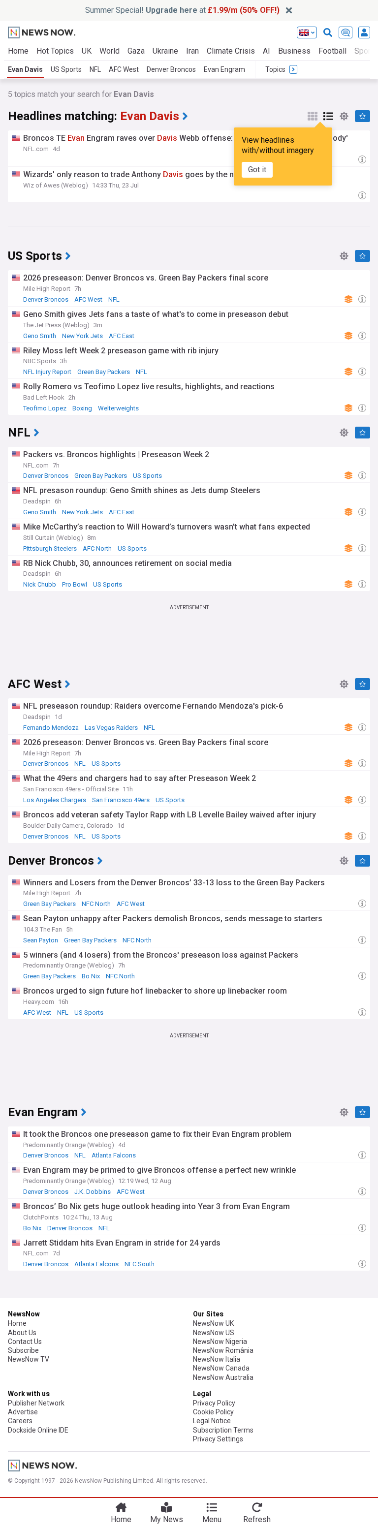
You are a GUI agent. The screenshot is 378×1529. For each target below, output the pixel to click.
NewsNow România (223, 1350)
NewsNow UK (213, 1323)
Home (18, 51)
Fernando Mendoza (51, 727)
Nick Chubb (39, 584)
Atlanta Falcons (114, 1155)
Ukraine (165, 51)
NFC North (96, 903)
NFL (95, 69)
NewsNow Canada (221, 1368)
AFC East (121, 336)
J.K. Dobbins (92, 1191)
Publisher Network (36, 1403)
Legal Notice (212, 1421)
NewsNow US (213, 1333)
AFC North (97, 548)
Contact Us (25, 1341)
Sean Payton (40, 940)
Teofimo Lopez (44, 408)
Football (332, 51)
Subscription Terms (223, 1430)
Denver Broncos (171, 69)
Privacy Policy (214, 1403)
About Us (22, 1333)
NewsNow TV (28, 1359)
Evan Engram (224, 69)
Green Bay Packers (103, 371)
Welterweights (118, 408)
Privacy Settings (218, 1439)
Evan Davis (25, 69)
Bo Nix (91, 976)
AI (266, 51)
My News (166, 1519)
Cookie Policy (213, 1412)
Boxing (82, 408)
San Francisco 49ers (121, 800)
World (109, 51)
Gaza (136, 51)
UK (87, 51)
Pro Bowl (74, 584)
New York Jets (82, 336)
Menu (211, 1519)
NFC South (140, 1264)
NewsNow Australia (223, 1377)
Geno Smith (39, 336)
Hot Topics (55, 51)
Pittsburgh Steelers (50, 548)
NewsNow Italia (216, 1359)
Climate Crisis (231, 51)
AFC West (124, 69)
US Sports (66, 69)
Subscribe (23, 1350)
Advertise (23, 1412)
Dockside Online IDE (38, 1430)
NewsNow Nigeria (220, 1341)
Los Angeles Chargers (54, 800)
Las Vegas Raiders (111, 727)
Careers (20, 1421)
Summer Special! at (182, 10)
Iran (192, 51)
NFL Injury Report (47, 371)
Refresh (257, 1519)
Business (294, 51)
